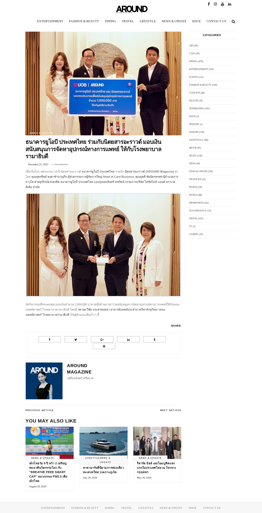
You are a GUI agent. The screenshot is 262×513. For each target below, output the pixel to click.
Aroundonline (61, 164)
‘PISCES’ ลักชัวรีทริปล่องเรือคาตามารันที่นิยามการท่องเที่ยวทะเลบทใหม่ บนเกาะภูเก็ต (103, 468)
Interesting (196, 108)
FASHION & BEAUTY (200, 85)
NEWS (192, 163)
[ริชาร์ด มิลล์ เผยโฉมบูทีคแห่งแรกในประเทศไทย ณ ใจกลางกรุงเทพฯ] (157, 443)
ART (191, 45)
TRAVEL (193, 218)
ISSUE (192, 116)
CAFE (192, 53)
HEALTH (193, 100)
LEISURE (194, 132)
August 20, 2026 (37, 486)
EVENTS (193, 77)
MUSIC (193, 155)
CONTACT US (212, 507)
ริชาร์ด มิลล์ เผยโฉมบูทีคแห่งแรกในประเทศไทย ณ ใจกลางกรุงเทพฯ (156, 468)
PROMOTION (196, 202)
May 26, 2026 (144, 477)
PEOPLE (193, 187)
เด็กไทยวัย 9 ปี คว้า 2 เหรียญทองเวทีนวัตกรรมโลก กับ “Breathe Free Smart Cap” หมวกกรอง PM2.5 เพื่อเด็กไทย (48, 472)
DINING (193, 61)
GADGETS (194, 92)
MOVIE (193, 147)
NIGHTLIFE (195, 179)
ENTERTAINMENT (198, 69)
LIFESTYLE (92, 458)
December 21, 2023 (38, 164)
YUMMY (194, 234)
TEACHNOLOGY (198, 210)
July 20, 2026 (90, 477)
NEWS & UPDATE (41, 133)
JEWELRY (194, 124)
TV (190, 226)
